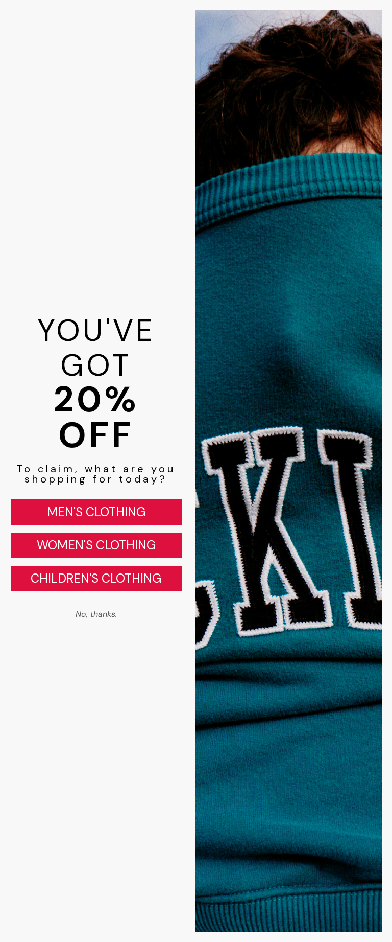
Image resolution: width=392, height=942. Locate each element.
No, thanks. (96, 614)
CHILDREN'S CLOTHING (96, 578)
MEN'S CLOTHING (96, 512)
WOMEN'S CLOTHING (96, 545)
